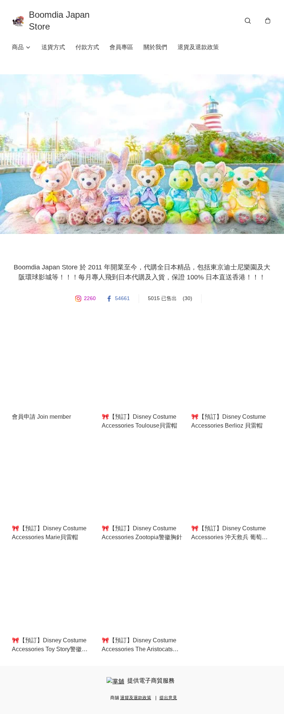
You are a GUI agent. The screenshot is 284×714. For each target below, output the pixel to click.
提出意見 (168, 697)
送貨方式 (53, 47)
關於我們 (155, 47)
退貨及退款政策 (198, 47)
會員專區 (121, 47)
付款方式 (87, 47)
